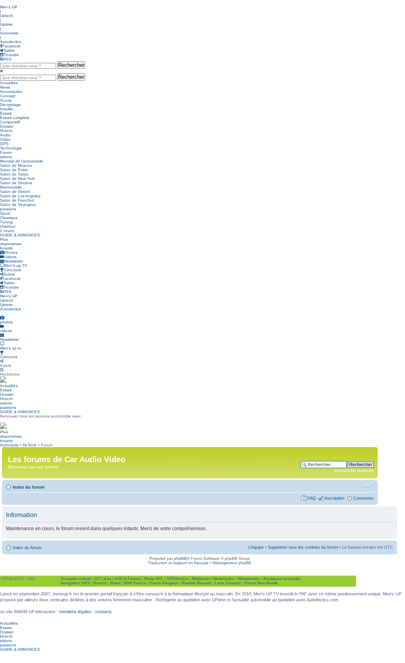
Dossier (6, 126)
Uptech (6, 15)
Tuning (6, 222)
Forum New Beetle (261, 583)
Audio (5, 135)
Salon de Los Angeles (20, 196)
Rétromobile (11, 187)
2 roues (7, 231)
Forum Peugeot (164, 583)
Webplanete (249, 578)
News (5, 87)
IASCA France (127, 578)
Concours (12, 270)
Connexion (363, 498)
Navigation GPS (75, 583)
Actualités (9, 83)
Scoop (6, 100)
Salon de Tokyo (14, 174)
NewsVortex (223, 578)
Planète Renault (196, 583)
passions (8, 209)
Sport (5, 213)
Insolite (6, 109)
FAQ (311, 498)
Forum (5, 152)
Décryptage (10, 104)
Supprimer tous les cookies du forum (303, 547)
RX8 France (135, 583)
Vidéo (5, 139)
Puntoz (99, 583)
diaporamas (10, 244)
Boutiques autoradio (282, 578)
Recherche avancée (354, 470)
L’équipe (256, 547)
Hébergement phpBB (231, 563)
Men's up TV (15, 265)
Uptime (6, 24)
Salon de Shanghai (18, 204)
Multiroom (200, 578)
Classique (9, 217)
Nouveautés (11, 91)
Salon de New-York (17, 178)
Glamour (7, 226)
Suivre (9, 274)
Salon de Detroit (15, 191)
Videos (10, 257)
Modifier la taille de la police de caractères (368, 485)
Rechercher (71, 65)
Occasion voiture (76, 578)
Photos (10, 252)
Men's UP (8, 7)
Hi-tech (6, 130)
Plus (4, 239)
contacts (103, 611)
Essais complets (14, 117)
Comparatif (10, 122)
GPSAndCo (177, 578)
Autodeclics (10, 42)
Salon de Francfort (17, 200)
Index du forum (29, 487)
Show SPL (153, 578)
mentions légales (75, 611)
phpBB (180, 558)
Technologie (11, 148)
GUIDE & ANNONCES (20, 235)
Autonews (9, 33)
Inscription (334, 498)
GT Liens (103, 578)
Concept (7, 96)
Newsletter (13, 261)
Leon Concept (228, 583)
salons (6, 157)
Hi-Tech (29, 445)
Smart (115, 583)
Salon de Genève (16, 183)
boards (6, 248)
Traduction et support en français (178, 563)
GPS (4, 144)
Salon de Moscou (16, 165)
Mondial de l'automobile (21, 161)
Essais (6, 113)
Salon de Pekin (14, 170)
